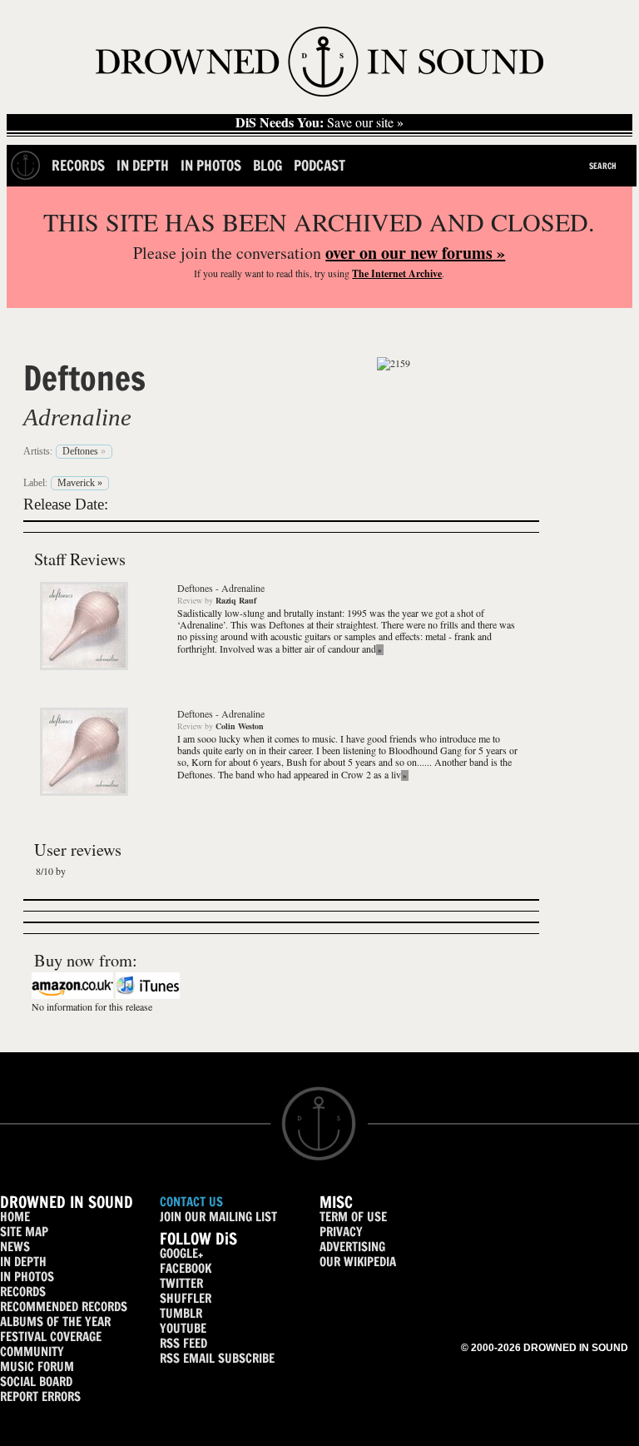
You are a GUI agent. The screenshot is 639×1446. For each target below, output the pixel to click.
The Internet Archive (397, 273)
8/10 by (51, 870)
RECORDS (23, 1291)
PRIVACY (341, 1231)
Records (78, 165)
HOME (15, 1216)
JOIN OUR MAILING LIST (218, 1216)
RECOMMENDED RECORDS (63, 1306)
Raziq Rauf (235, 600)
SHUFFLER (185, 1298)
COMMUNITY (32, 1351)
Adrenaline (77, 417)
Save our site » (319, 122)
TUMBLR (181, 1313)
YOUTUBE (183, 1328)
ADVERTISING (352, 1246)
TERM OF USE (353, 1216)
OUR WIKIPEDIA (358, 1261)
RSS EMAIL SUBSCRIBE (217, 1358)
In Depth (142, 165)
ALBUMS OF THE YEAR (55, 1321)
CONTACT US (191, 1201)
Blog (267, 165)
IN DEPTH (23, 1261)
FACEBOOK (185, 1268)
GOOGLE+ (181, 1253)
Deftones (84, 378)
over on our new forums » (415, 253)
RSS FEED (183, 1343)
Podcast (319, 165)
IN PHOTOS (27, 1276)
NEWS (15, 1246)
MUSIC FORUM (37, 1366)
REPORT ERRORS (40, 1396)
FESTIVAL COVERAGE (51, 1336)
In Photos (211, 165)
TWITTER (181, 1283)
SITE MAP (24, 1231)
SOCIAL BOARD (36, 1381)
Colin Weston (239, 726)
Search (603, 165)
